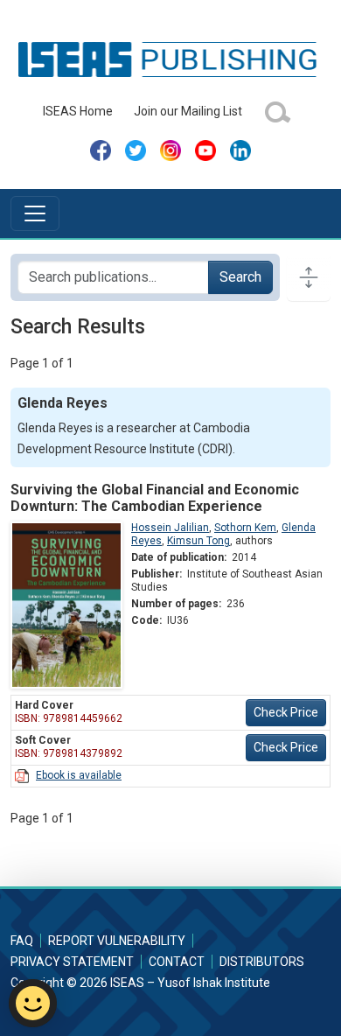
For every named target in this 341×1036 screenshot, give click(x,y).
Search (240, 277)
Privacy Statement (72, 962)
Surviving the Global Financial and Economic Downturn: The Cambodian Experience (154, 497)
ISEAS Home (78, 111)
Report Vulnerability (116, 941)
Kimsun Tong (198, 541)
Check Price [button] (286, 712)
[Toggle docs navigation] (309, 277)
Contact (177, 962)
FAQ (21, 941)
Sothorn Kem (245, 528)
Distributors (261, 962)
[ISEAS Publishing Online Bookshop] (170, 59)
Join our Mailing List (188, 111)
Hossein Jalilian (170, 528)
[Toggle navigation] (34, 213)
